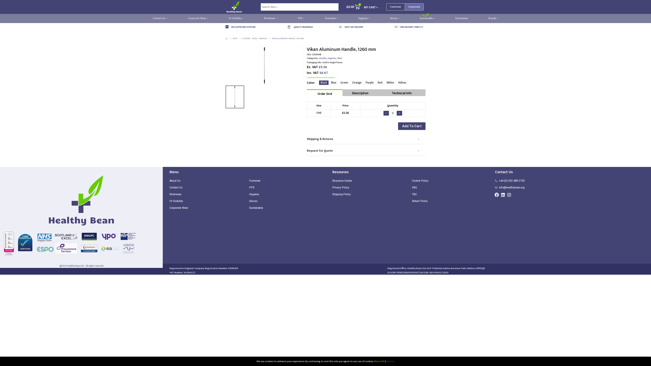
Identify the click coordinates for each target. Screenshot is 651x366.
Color (310, 82)
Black (324, 82)
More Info (379, 361)
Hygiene (363, 18)
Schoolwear (461, 18)
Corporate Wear (197, 18)
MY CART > (371, 7)
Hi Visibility (235, 18)
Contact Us (159, 18)
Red (380, 82)
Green (344, 82)
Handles (323, 58)
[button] (412, 126)
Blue (333, 82)
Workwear (270, 18)
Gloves (394, 18)
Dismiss (390, 361)
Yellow (402, 82)
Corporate (414, 7)
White (390, 82)
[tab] (324, 92)
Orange (357, 82)
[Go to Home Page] (226, 38)
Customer (395, 7)
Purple (370, 82)
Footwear (331, 18)
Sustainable (426, 18)
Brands (492, 18)
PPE (300, 18)
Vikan (339, 58)
